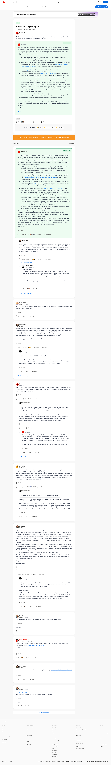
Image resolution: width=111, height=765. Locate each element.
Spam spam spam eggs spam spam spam (26, 692)
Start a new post (56, 137)
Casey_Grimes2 (22, 324)
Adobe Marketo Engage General (32, 6)
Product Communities (10, 6)
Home (3, 6)
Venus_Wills (25, 240)
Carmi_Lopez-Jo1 (23, 639)
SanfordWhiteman (29, 265)
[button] (101, 6)
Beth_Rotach (22, 466)
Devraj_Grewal (22, 666)
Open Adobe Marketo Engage (87, 14)
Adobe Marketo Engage (20, 6)
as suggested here (29, 70)
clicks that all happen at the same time (48, 73)
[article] (43, 193)
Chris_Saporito (22, 302)
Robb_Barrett (22, 526)
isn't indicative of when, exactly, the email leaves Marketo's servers (40, 177)
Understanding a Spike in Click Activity (35, 645)
